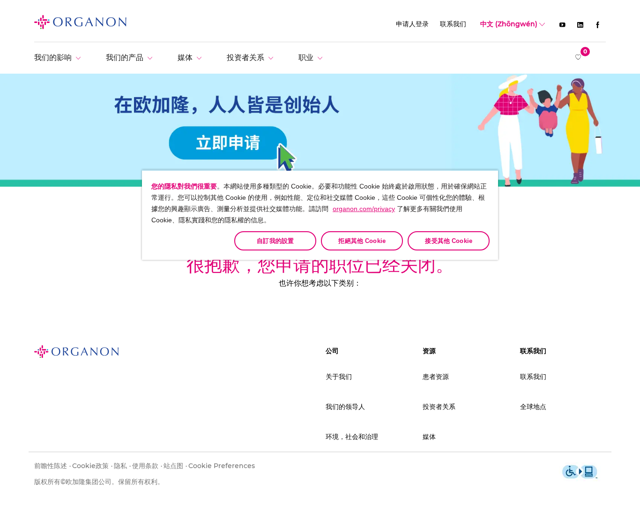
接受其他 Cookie (448, 240)
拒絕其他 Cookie (361, 240)
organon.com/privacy (364, 208)
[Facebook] (598, 24)
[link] (80, 21)
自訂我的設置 (275, 240)
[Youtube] (562, 24)
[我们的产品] (131, 57)
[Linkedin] (580, 24)
